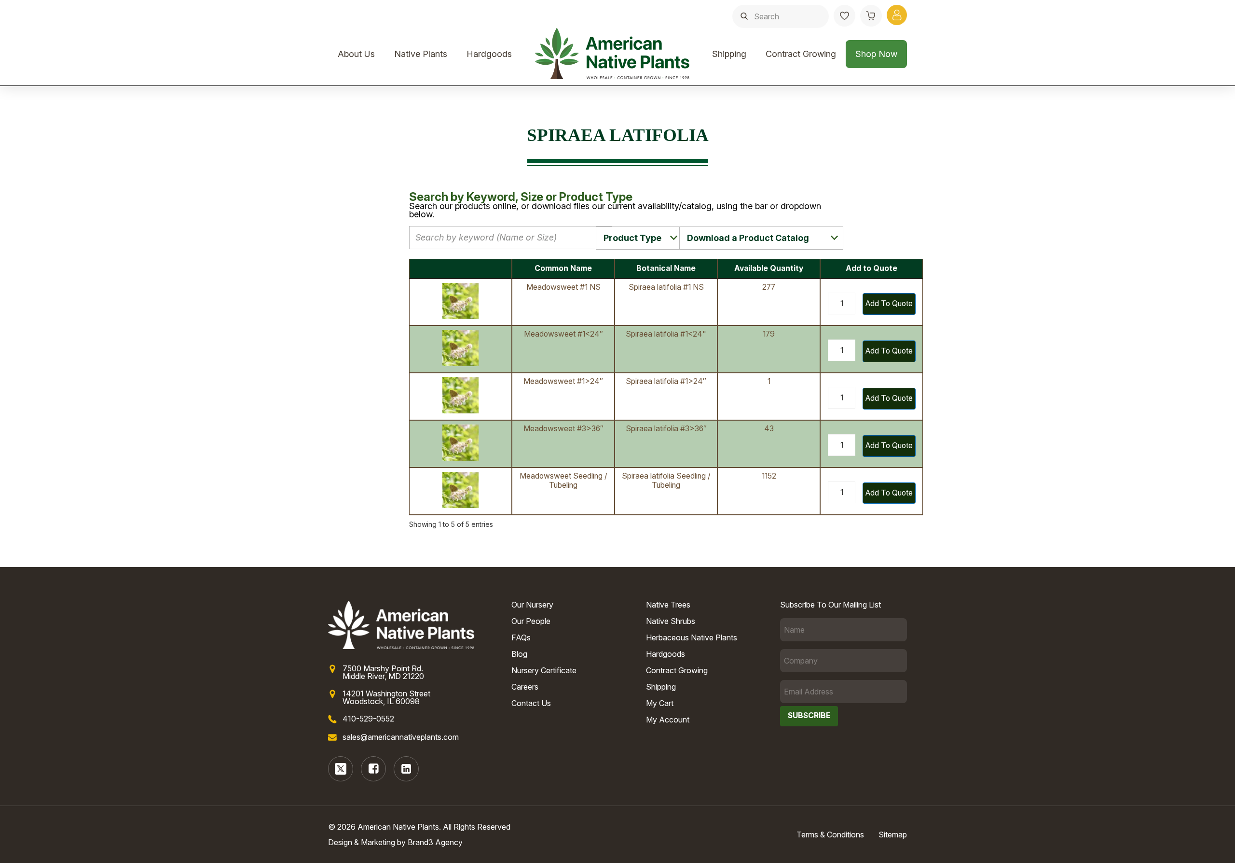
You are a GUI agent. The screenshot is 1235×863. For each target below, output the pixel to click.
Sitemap (892, 834)
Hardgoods (489, 54)
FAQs (521, 637)
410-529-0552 (368, 718)
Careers (524, 687)
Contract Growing (801, 54)
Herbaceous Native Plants (691, 637)
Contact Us (531, 703)
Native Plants (420, 54)
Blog (519, 654)
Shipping (729, 54)
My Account (667, 719)
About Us (356, 54)
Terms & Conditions (830, 834)
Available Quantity (768, 268)
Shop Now (876, 54)
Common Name (563, 268)
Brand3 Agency (435, 842)
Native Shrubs (670, 621)
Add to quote (889, 303)
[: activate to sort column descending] (460, 269)
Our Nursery (532, 604)
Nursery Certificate (543, 670)
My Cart (659, 703)
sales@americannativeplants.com (401, 737)
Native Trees (668, 604)
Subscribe (809, 715)
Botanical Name (666, 268)
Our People (530, 621)
